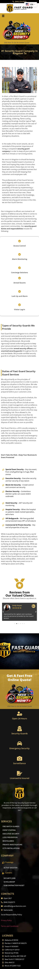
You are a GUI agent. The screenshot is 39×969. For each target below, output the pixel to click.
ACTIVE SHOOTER (10, 868)
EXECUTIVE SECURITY (11, 834)
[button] (3, 16)
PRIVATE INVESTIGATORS (12, 844)
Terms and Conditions (9, 926)
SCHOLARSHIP (9, 882)
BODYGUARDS (8, 841)
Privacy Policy (6, 920)
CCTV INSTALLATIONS (11, 848)
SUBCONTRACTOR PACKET (14, 885)
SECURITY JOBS (9, 878)
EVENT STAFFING (9, 830)
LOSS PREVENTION (10, 837)
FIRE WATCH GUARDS (11, 826)
